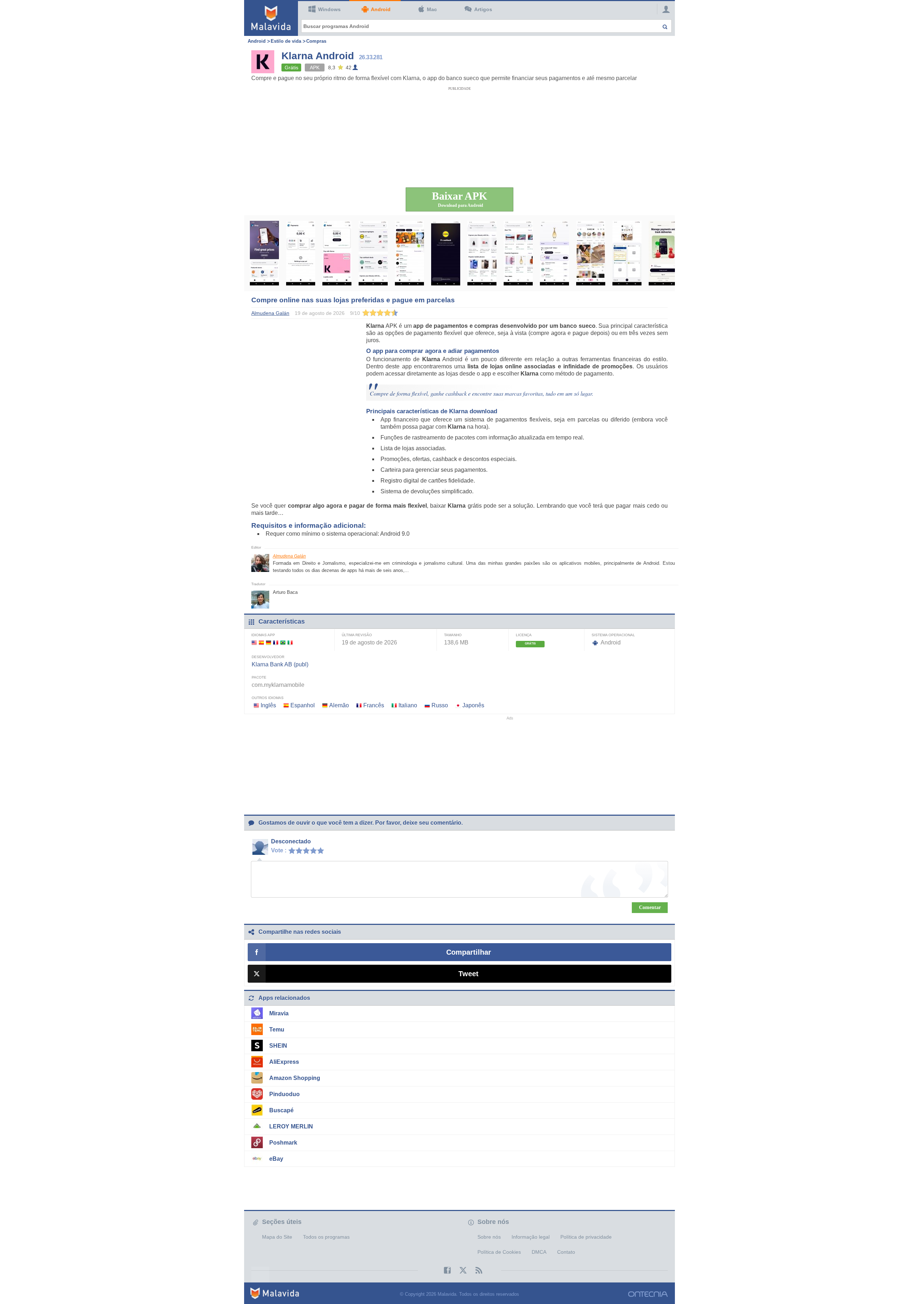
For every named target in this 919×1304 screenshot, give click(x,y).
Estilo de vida (286, 41)
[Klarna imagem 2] (300, 253)
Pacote (259, 677)
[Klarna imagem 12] (663, 253)
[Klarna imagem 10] (590, 253)
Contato (566, 1252)
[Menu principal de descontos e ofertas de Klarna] (264, 253)
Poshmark (283, 1143)
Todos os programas (326, 1237)
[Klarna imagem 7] (481, 253)
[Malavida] (271, 18)
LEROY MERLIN (291, 1126)
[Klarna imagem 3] (336, 253)
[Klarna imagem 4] (373, 253)
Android (381, 9)
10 (322, 850)
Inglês (268, 705)
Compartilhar (468, 952)
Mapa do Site (277, 1237)
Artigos (483, 9)
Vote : (278, 850)
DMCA (539, 1252)
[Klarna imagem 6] (445, 253)
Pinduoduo (284, 1094)
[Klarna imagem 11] (627, 253)
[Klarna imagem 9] (554, 253)
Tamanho (453, 635)
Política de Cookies (499, 1252)
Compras (316, 41)
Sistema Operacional (613, 635)
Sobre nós (489, 1237)
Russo (439, 705)
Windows (329, 9)
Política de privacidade (586, 1237)
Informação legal (531, 1237)
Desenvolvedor (268, 657)
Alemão (339, 705)
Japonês (473, 705)
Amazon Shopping (294, 1078)
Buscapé (281, 1110)
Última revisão (357, 635)
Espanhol (302, 705)
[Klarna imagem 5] (409, 253)
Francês (373, 705)
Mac (432, 9)
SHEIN (278, 1046)
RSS (475, 1270)
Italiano (407, 705)
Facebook (443, 1270)
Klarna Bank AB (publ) (280, 664)
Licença (524, 635)
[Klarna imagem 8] (518, 253)
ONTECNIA (648, 1294)
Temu (276, 1029)
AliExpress (284, 1062)
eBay (276, 1159)
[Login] (664, 9)
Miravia (279, 1013)
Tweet (468, 974)
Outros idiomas (268, 698)
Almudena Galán (289, 556)
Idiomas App (263, 635)
